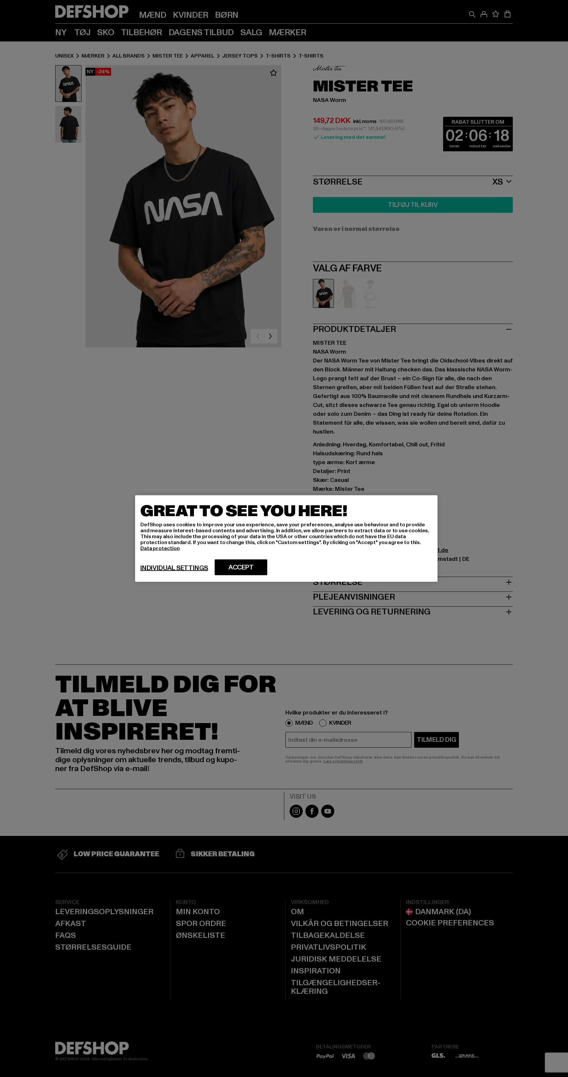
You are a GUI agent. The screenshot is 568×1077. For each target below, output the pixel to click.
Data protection (160, 548)
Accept (241, 567)
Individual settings (174, 568)
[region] (286, 538)
